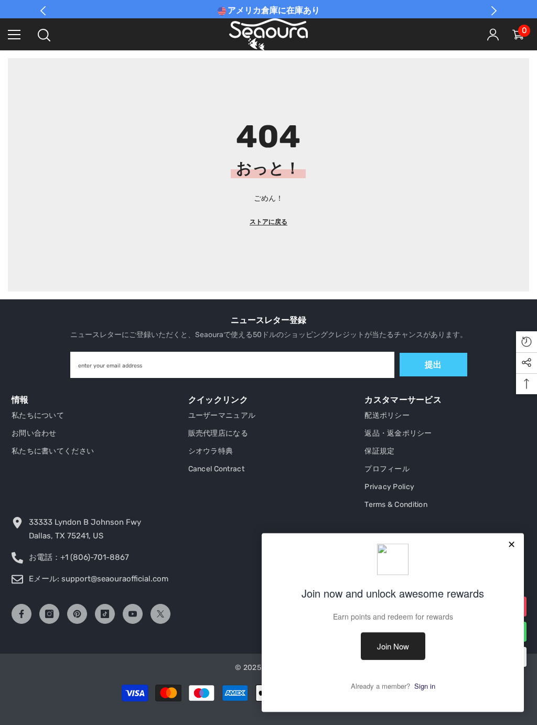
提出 (433, 365)
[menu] (14, 34)
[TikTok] (105, 614)
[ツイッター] (160, 614)
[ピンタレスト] (77, 614)
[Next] (494, 11)
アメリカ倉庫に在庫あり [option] (273, 10)
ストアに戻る (268, 221)
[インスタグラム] (49, 614)
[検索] (44, 35)
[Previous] (43, 11)
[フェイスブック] (21, 614)
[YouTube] (133, 614)
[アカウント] (493, 34)
